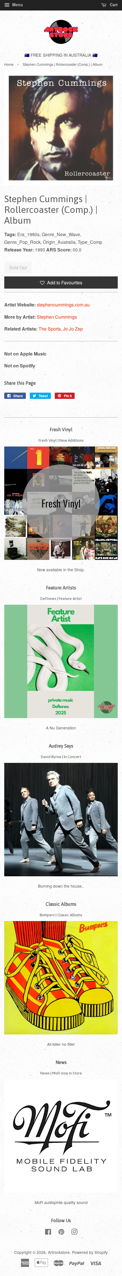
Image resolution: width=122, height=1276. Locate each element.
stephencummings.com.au (63, 304)
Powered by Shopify (90, 1252)
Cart (113, 4)
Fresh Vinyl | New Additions (61, 440)
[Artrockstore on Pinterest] (61, 1232)
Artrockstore (59, 1252)
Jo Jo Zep (73, 328)
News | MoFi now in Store (61, 1073)
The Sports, (51, 328)
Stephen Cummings (57, 317)
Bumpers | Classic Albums (61, 915)
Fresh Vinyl (61, 429)
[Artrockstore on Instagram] (74, 1232)
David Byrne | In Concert (61, 756)
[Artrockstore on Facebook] (48, 1232)
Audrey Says (61, 745)
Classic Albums (61, 904)
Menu (17, 4)
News (61, 1062)
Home (9, 64)
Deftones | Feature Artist (61, 598)
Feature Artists (61, 587)
